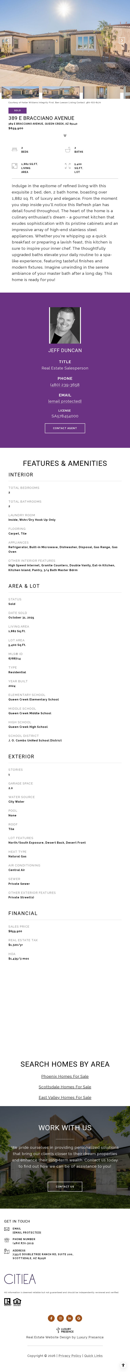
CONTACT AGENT (65, 428)
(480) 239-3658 (65, 384)
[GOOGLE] (78, 1318)
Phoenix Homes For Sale (65, 1076)
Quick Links (93, 1356)
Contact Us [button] (65, 1186)
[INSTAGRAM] (60, 1318)
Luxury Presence (90, 1337)
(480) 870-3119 (23, 1243)
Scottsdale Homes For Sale (65, 1087)
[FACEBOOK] (51, 1318)
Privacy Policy (70, 1356)
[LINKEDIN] (69, 1318)
